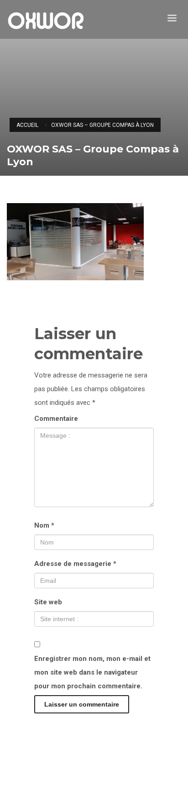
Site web (48, 602)
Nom (44, 525)
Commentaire (56, 418)
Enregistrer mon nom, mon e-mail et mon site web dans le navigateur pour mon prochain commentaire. (92, 672)
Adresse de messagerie (75, 564)
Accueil (27, 125)
